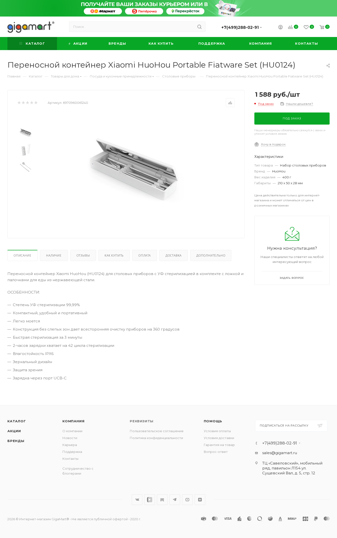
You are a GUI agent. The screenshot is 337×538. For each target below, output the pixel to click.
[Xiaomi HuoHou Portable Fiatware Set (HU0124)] (134, 168)
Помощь (213, 421)
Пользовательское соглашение (157, 431)
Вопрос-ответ (216, 452)
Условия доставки (219, 438)
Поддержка (72, 452)
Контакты (70, 459)
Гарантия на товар (219, 445)
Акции (14, 431)
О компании (72, 431)
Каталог (16, 421)
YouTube (187, 499)
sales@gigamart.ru (279, 452)
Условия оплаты (217, 431)
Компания (73, 421)
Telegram (174, 499)
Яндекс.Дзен (200, 499)
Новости (69, 438)
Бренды (15, 441)
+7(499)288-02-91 (240, 27)
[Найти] (199, 26)
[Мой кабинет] (280, 28)
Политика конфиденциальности (156, 438)
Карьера (69, 445)
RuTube (162, 499)
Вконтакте (137, 499)
